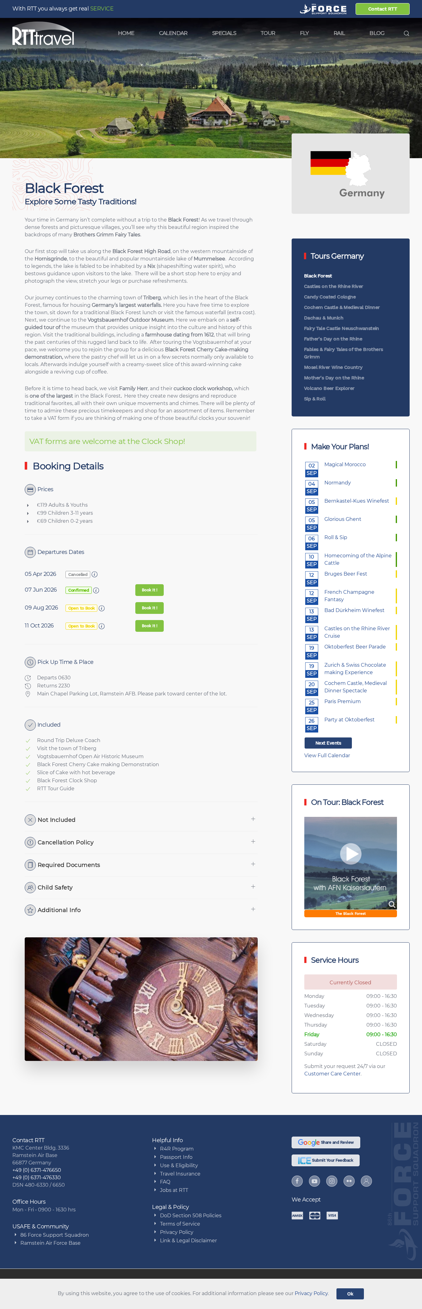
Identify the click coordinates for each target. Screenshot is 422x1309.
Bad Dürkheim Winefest (354, 610)
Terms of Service (180, 1224)
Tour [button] (268, 33)
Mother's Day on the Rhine (334, 378)
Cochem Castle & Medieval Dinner (342, 307)
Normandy (337, 483)
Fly (304, 33)
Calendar (173, 33)
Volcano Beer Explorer (329, 388)
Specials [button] (224, 33)
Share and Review (337, 1142)
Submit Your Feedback (332, 1160)
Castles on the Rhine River (333, 286)
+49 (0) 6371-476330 (36, 1177)
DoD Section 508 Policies (191, 1215)
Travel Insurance (180, 1174)
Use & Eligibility (179, 1165)
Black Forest (318, 276)
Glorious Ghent (342, 519)
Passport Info (176, 1157)
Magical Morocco (345, 464)
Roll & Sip (335, 537)
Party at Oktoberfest (349, 720)
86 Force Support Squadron (54, 1235)
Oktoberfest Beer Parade (355, 647)
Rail (339, 33)
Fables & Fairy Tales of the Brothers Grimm (343, 353)
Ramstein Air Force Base (50, 1243)
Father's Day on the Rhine (333, 339)
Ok (350, 1294)
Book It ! (150, 590)
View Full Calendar (327, 755)
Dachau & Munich (323, 318)
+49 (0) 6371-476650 (36, 1170)
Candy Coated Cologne (330, 297)
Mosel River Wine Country (333, 367)
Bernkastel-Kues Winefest (356, 501)
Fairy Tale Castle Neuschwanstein (341, 328)
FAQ (165, 1182)
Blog (376, 33)
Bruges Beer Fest (345, 574)
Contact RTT (382, 9)
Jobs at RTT (174, 1190)
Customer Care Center (332, 1074)
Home (126, 33)
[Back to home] (43, 33)
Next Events (328, 743)
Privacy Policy (176, 1232)
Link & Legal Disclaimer (188, 1241)
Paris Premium (342, 701)
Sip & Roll (314, 399)
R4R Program (177, 1149)
